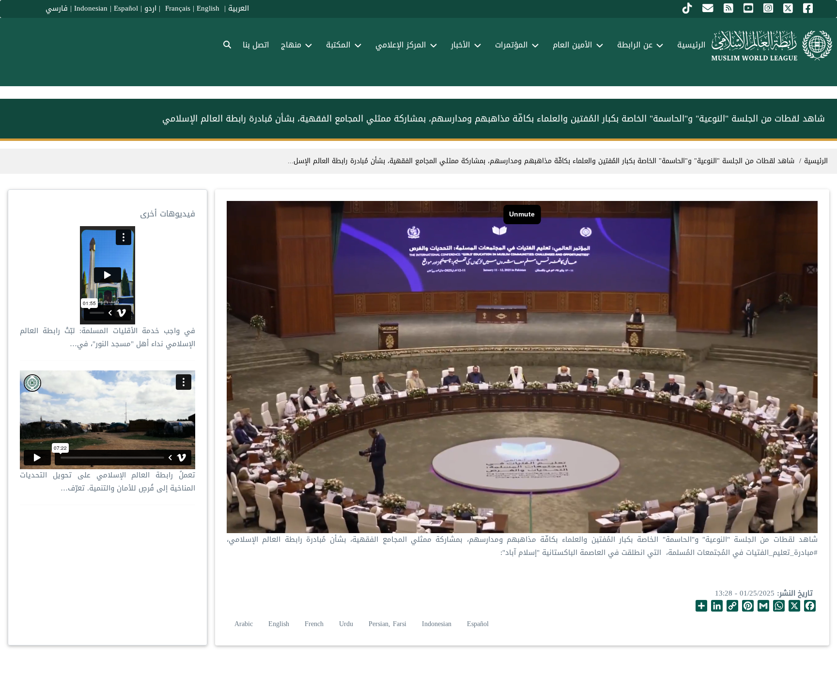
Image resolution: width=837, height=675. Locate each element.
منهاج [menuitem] (291, 44)
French (314, 624)
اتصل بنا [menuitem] (256, 44)
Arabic (243, 624)
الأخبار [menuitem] (460, 44)
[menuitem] (227, 45)
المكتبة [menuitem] (338, 44)
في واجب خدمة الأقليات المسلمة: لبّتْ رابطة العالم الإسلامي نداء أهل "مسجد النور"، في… (107, 337)
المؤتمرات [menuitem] (511, 44)
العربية (238, 8)
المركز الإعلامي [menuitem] (400, 44)
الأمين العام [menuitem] (572, 44)
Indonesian (91, 8)
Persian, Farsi (387, 624)
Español (126, 8)
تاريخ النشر (796, 593)
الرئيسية (816, 161)
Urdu (346, 624)
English (278, 624)
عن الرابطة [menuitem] (634, 44)
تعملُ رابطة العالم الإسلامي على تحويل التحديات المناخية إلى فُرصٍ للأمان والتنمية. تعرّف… (107, 481)
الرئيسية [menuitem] (691, 44)
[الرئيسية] (772, 45)
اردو (150, 8)
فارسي (57, 8)
